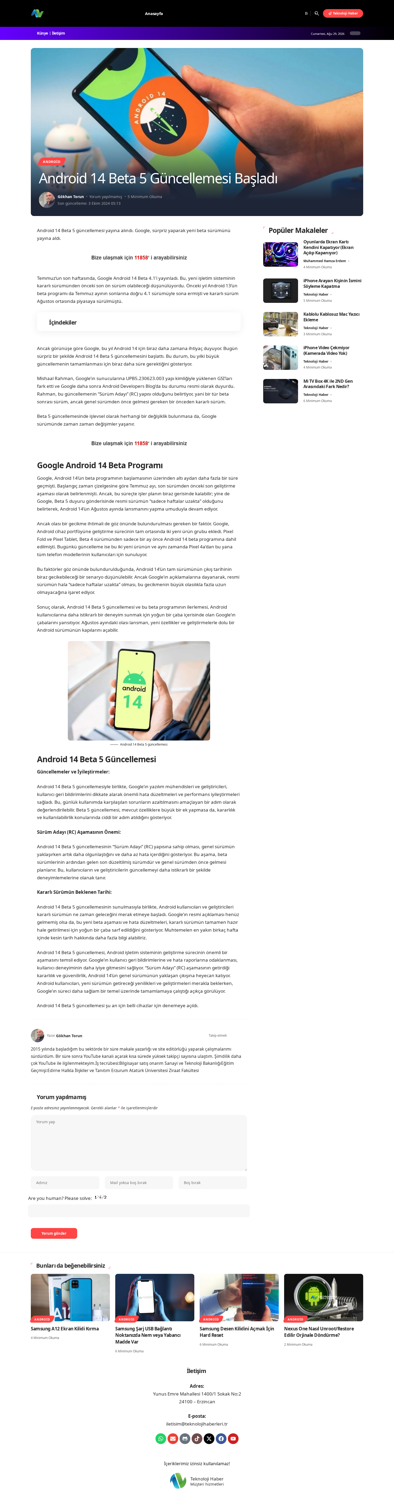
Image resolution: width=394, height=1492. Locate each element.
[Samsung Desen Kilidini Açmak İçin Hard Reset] (239, 1297)
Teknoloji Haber (315, 294)
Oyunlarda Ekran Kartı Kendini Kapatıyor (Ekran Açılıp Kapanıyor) (328, 247)
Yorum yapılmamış (105, 196)
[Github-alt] (185, 1438)
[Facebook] (279, 13)
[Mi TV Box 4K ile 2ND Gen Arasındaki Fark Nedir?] (280, 391)
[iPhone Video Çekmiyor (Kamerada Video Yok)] (280, 357)
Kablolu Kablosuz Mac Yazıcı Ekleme (331, 317)
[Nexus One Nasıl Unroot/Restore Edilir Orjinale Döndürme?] (323, 1297)
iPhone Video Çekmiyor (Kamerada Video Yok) (326, 350)
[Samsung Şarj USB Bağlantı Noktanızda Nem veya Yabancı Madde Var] (154, 1297)
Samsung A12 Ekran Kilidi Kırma (65, 1329)
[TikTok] (299, 13)
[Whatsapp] (160, 1438)
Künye (43, 33)
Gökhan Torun (71, 196)
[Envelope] (173, 1438)
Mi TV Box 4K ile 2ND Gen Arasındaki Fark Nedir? (328, 384)
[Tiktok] (197, 1438)
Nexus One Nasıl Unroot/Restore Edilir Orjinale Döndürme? (319, 1332)
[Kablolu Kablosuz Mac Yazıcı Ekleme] (280, 324)
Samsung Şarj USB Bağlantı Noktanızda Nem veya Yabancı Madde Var (148, 1335)
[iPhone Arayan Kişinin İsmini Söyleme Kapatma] (280, 290)
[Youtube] (233, 1438)
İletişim (59, 33)
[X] (285, 13)
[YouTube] (292, 13)
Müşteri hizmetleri (207, 1484)
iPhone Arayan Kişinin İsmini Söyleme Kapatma (332, 283)
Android (51, 161)
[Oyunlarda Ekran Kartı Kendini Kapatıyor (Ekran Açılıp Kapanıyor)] (280, 254)
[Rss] (305, 13)
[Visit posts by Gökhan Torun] (47, 200)
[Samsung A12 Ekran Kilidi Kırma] (70, 1297)
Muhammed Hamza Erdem (324, 261)
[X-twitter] (209, 1438)
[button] (317, 13)
